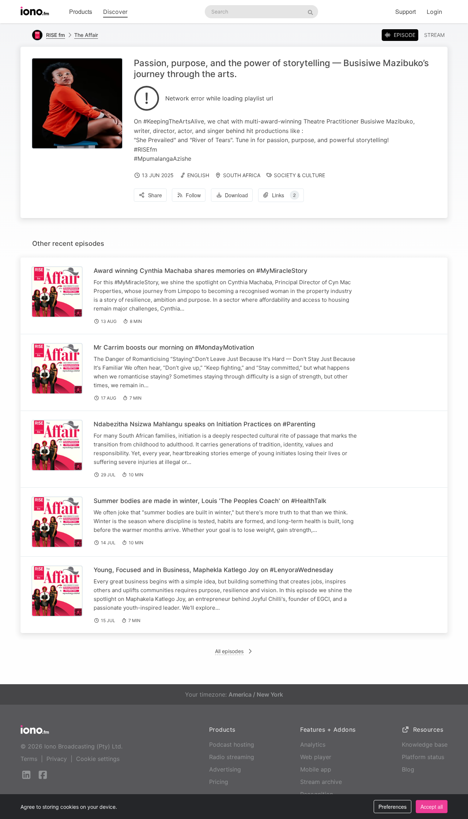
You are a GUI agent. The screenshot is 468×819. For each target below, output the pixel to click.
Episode (404, 35)
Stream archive (321, 781)
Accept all (431, 806)
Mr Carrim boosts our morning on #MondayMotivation (174, 347)
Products (80, 11)
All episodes (229, 651)
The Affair (86, 35)
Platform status (423, 757)
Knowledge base (425, 744)
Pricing (218, 781)
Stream (434, 35)
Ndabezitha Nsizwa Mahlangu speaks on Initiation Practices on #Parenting (205, 424)
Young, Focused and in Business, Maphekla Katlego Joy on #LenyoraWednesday (213, 570)
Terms (28, 758)
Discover (115, 11)
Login (434, 11)
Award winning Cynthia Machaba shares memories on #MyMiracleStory (200, 270)
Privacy (56, 758)
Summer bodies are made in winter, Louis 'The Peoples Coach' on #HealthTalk (210, 500)
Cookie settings (98, 758)
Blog (408, 769)
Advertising (225, 769)
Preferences (392, 806)
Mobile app (315, 769)
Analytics (312, 744)
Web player (315, 757)
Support (405, 11)
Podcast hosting (231, 744)
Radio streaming (231, 757)
